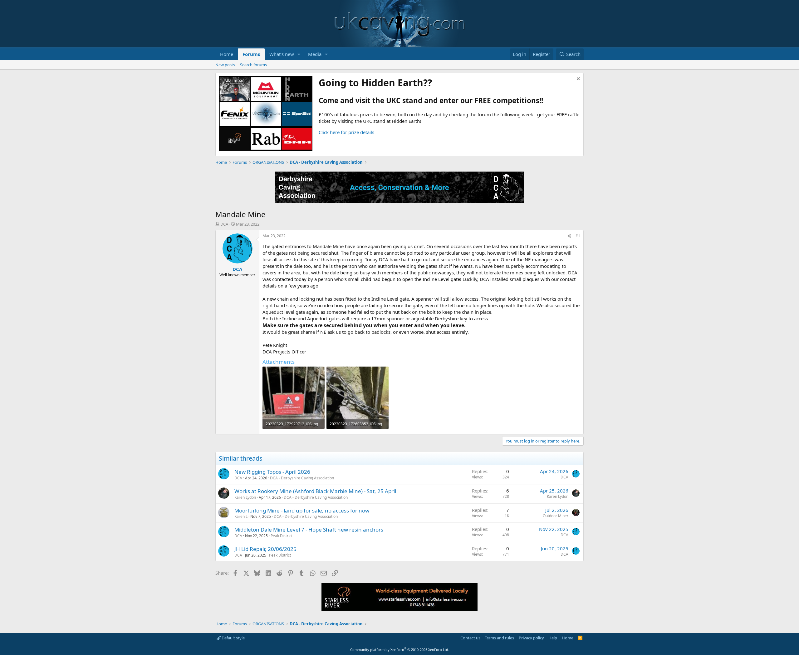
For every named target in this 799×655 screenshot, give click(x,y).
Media (314, 54)
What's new (281, 54)
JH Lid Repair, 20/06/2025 (265, 548)
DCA (224, 224)
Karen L (241, 516)
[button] (299, 54)
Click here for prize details (346, 132)
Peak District (281, 535)
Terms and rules (499, 638)
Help (552, 638)
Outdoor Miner (555, 515)
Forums (251, 54)
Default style (233, 638)
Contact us (470, 638)
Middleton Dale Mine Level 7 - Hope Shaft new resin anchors (308, 529)
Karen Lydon (245, 497)
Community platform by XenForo (399, 649)
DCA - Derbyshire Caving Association (302, 478)
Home (226, 54)
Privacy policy (531, 638)
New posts (225, 65)
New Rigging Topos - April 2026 (272, 471)
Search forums (253, 65)
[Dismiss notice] (577, 79)
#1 (578, 235)
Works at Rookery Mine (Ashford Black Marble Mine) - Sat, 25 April (315, 491)
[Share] (569, 236)
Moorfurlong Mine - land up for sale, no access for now (301, 510)
